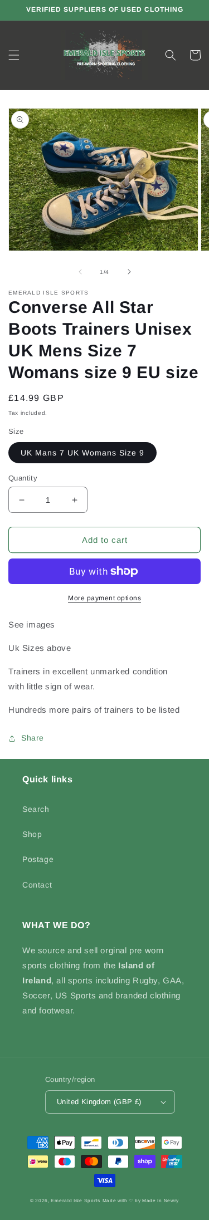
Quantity (22, 478)
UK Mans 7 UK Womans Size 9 (82, 452)
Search (36, 809)
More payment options (104, 598)
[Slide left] (80, 271)
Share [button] (32, 737)
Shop (32, 834)
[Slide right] (129, 271)
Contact (37, 884)
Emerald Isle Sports (75, 1200)
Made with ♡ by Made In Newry (141, 1200)
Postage (38, 859)
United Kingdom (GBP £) (99, 1101)
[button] (14, 55)
